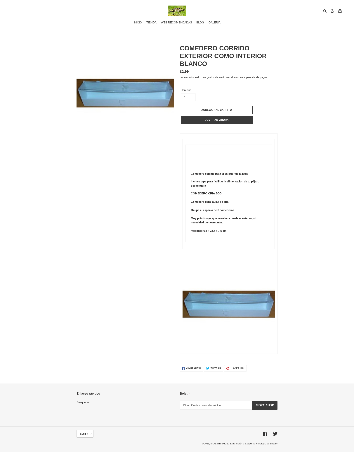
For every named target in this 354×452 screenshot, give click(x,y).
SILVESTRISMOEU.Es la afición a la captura (232, 443)
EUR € (84, 433)
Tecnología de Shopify (266, 443)
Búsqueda (83, 402)
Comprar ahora (217, 120)
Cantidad (186, 90)
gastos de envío (216, 77)
